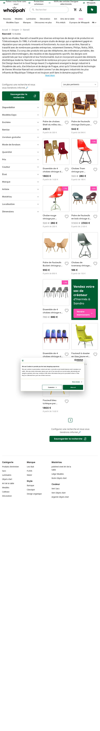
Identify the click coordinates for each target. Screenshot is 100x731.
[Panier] (75, 9)
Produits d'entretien (10, 466)
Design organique (34, 494)
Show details (76, 382)
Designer (15, 29)
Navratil (26, 29)
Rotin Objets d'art (59, 478)
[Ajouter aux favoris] (66, 122)
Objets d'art (7, 479)
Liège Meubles (58, 474)
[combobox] (51, 9)
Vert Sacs (56, 488)
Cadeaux (5, 491)
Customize (51, 387)
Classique (31, 489)
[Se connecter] (80, 9)
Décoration (7, 496)
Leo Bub (30, 466)
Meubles (5, 487)
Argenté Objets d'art (60, 497)
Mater (29, 475)
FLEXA (29, 471)
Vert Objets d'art (59, 492)
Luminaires (6, 475)
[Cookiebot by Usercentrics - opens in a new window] (75, 360)
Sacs (4, 471)
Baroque (30, 485)
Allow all (73, 387)
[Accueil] (14, 10)
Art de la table (8, 483)
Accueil (5, 29)
